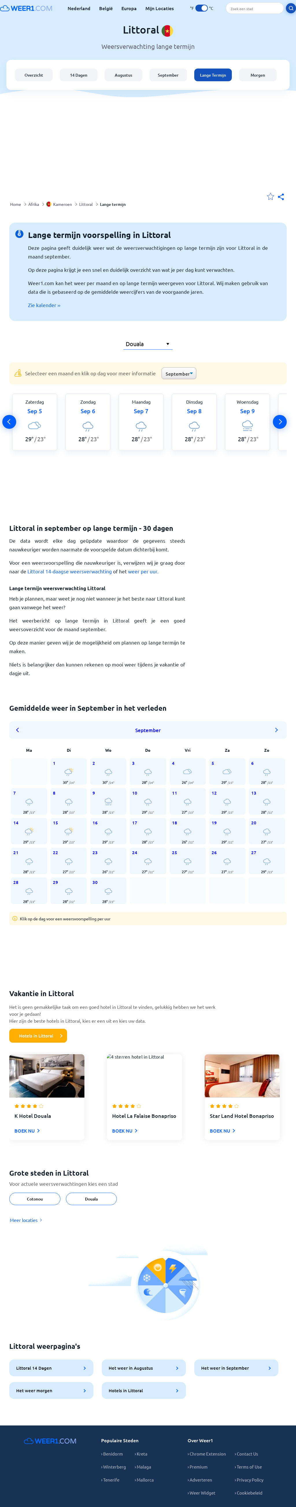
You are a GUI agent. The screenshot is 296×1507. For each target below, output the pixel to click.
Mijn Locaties (159, 8)
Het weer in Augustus (131, 1368)
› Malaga (143, 1466)
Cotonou (35, 1199)
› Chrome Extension (207, 1453)
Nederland (79, 8)
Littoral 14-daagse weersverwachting (69, 571)
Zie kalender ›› (44, 305)
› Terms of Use (248, 1466)
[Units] (201, 8)
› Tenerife (110, 1479)
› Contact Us (246, 1453)
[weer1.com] (26, 8)
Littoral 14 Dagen (34, 1368)
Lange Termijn (213, 75)
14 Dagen (78, 75)
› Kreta (141, 1453)
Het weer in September (225, 1368)
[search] (291, 8)
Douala (91, 1199)
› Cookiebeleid (248, 1492)
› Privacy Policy (249, 1479)
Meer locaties (24, 1220)
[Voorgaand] (9, 422)
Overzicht (34, 75)
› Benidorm (112, 1453)
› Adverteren (200, 1479)
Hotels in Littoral (36, 1036)
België (106, 8)
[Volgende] (280, 422)
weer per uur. (143, 571)
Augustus (123, 75)
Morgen (258, 75)
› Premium (198, 1466)
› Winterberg (113, 1466)
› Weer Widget (201, 1492)
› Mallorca (144, 1479)
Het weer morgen (34, 1390)
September (168, 75)
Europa (129, 8)
